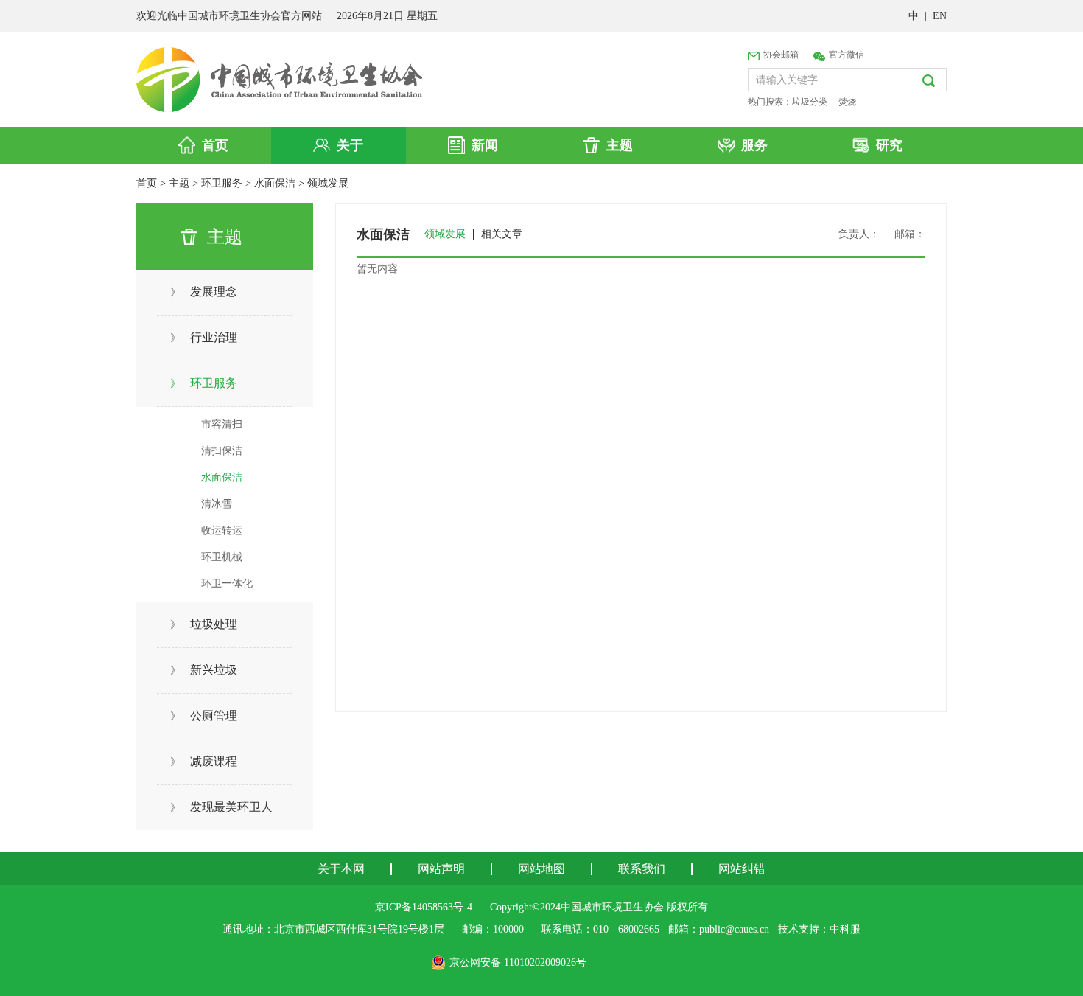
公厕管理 (203, 715)
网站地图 (541, 869)
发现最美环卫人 (221, 807)
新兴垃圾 (203, 670)
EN (940, 15)
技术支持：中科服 (819, 929)
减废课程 (203, 761)
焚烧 (847, 101)
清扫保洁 (221, 450)
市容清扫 (221, 424)
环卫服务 (221, 183)
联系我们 (641, 869)
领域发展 (327, 183)
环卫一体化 (227, 583)
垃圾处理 (203, 624)
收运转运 (221, 530)
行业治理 (203, 337)
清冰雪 (216, 503)
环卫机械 (221, 557)
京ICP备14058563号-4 (423, 907)
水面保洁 (274, 183)
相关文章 (501, 234)
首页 (146, 183)
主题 (179, 183)
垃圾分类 (809, 101)
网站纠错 (741, 869)
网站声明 (441, 869)
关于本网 (341, 869)
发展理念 (203, 291)
